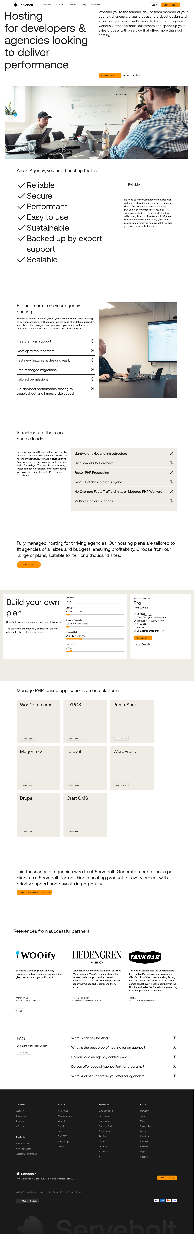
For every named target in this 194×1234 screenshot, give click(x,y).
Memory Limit (71, 632)
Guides (102, 1141)
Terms (78, 1192)
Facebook (103, 1151)
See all (19, 1011)
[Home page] (23, 5)
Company (144, 1111)
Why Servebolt (106, 1111)
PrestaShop (63, 1141)
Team (142, 1116)
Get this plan (141, 638)
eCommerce (22, 1126)
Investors (144, 1136)
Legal (142, 1151)
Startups (20, 1121)
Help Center (104, 1116)
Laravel (61, 1131)
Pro (137, 603)
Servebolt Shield (24, 1149)
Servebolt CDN (23, 1143)
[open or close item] (56, 341)
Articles (102, 1136)
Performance (105, 1121)
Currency (70, 598)
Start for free (169, 5)
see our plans (133, 75)
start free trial (143, 644)
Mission (143, 1121)
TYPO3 (61, 1146)
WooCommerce (65, 1116)
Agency (20, 1111)
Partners (144, 1141)
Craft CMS (62, 1136)
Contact (144, 1131)
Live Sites (70, 644)
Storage (69, 608)
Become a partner (109, 75)
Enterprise (21, 1116)
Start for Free (165, 1178)
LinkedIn (103, 1146)
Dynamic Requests (74, 620)
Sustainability (146, 1126)
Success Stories (106, 1126)
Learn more (27, 738)
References (104, 1131)
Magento (62, 1121)
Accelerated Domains (26, 1154)
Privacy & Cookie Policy (63, 1192)
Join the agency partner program (33, 892)
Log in (154, 5)
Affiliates (144, 1146)
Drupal (61, 1126)
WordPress (63, 1111)
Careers (144, 1156)
